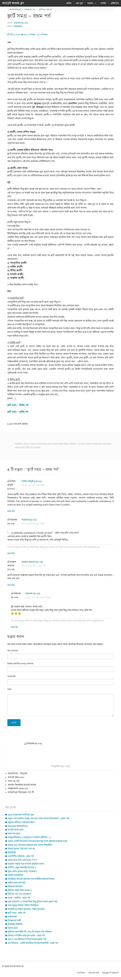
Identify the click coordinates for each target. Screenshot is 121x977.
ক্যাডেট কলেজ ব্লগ (13, 3)
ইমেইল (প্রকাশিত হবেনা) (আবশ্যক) (20, 663)
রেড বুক (79, 3)
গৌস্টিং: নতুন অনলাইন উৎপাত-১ (22, 867)
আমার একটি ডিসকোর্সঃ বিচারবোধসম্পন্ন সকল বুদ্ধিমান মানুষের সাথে (37, 841)
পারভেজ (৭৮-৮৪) (29, 9)
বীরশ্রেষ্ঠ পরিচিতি (15, 924)
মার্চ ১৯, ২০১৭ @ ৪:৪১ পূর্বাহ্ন (33, 485)
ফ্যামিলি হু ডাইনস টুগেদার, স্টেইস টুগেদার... (27, 909)
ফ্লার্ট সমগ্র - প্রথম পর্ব (17, 912)
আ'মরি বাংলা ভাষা (15, 829)
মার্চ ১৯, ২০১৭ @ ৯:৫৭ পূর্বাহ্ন (33, 523)
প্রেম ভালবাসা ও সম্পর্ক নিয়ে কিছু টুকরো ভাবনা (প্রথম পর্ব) (32, 901)
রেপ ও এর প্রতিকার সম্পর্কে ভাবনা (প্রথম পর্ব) (27, 939)
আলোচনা (18, 26)
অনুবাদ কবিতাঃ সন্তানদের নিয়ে (21, 822)
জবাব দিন (11, 511)
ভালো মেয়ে (13, 928)
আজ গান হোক (14, 833)
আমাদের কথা (93, 972)
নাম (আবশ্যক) (12, 650)
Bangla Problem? (110, 972)
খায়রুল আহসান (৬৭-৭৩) (32, 562)
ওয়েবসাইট (11, 676)
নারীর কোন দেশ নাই (16, 882)
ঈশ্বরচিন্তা (12, 852)
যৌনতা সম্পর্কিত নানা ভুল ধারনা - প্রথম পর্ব (26, 935)
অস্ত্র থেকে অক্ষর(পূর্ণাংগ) (17, 826)
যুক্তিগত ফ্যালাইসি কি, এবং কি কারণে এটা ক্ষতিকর (29, 931)
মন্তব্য (9, 689)
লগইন (103, 3)
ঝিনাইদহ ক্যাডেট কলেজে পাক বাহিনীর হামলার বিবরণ (31, 879)
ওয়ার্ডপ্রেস (81, 972)
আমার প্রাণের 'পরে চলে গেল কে (21, 848)
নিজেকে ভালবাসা (15, 886)
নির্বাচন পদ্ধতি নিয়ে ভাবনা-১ (20, 890)
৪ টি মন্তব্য (44, 34)
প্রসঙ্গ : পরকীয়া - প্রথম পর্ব (19, 897)
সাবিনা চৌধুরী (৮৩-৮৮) (32, 481)
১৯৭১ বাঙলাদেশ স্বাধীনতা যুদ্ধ (21, 814)
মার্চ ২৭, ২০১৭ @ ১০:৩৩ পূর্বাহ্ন (34, 565)
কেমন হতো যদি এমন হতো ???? (22, 860)
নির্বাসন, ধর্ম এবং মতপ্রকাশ (19, 894)
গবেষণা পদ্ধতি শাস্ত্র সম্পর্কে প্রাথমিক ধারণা (26, 863)
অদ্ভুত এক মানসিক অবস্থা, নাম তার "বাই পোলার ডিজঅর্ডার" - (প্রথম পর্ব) (38, 818)
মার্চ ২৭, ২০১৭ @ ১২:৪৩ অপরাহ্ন (38, 597)
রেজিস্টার (115, 3)
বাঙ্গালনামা (12, 916)
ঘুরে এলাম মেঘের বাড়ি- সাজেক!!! (22, 871)
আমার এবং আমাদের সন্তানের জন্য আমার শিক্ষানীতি (30, 845)
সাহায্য (90, 3)
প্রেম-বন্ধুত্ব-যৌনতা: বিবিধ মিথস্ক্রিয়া (23, 905)
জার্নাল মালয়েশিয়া (15, 875)
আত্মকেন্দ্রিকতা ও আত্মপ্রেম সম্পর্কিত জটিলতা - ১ (29, 837)
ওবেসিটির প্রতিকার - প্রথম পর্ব (21, 856)
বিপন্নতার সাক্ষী (14, 920)
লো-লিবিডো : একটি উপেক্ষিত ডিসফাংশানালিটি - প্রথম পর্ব (33, 943)
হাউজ (68, 3)
